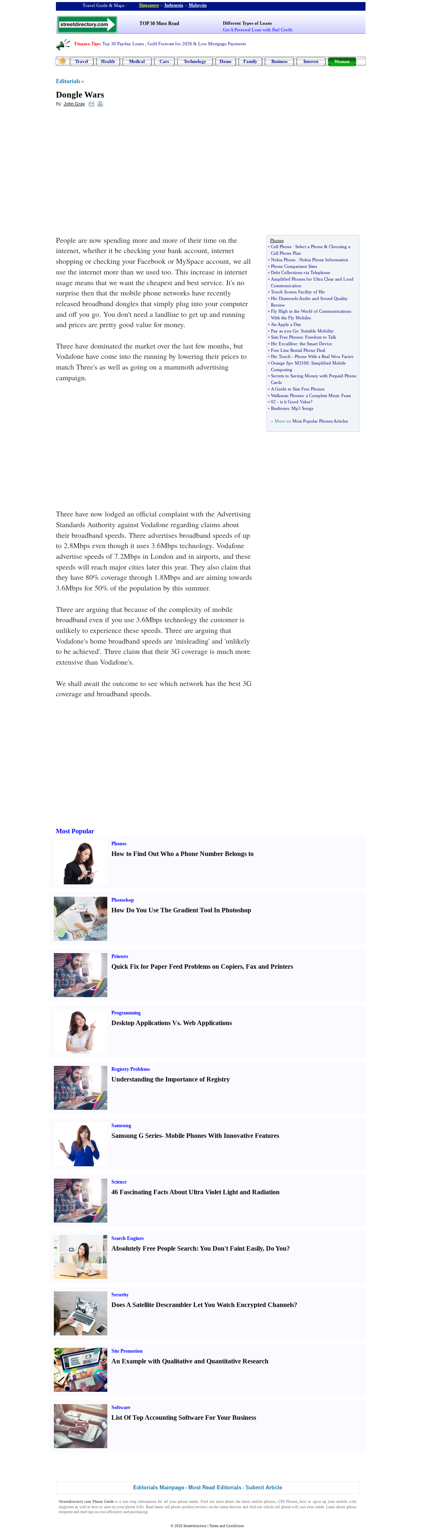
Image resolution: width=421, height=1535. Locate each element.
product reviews (195, 1507)
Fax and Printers (269, 966)
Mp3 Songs (302, 408)
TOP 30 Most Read (159, 23)
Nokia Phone (283, 259)
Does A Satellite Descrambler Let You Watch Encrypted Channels (202, 1304)
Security (120, 1295)
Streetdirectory (195, 1526)
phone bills (134, 1507)
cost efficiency (111, 1512)
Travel (81, 61)
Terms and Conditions (226, 1526)
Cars (164, 61)
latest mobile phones (258, 1502)
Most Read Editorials (214, 1487)
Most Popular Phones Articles (320, 421)
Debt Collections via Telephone (300, 272)
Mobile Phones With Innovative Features (222, 1135)
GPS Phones (288, 1502)
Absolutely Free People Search (154, 1248)
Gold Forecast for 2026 (170, 43)
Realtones (280, 408)
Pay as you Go (284, 330)
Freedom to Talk (320, 337)
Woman (341, 61)
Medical (137, 61)
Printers (119, 956)
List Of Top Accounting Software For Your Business (183, 1417)
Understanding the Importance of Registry (170, 1079)
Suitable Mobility (317, 330)
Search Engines (127, 1238)
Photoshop (122, 900)
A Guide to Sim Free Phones (297, 388)
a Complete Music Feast (328, 395)
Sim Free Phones (287, 337)
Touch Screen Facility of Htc (298, 291)
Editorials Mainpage (158, 1487)
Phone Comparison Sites (294, 266)
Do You (276, 1248)
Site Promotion (127, 1351)
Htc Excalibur (284, 343)
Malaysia (198, 4)
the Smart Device (316, 343)
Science (119, 1182)
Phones (119, 844)
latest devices (231, 1507)
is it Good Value (295, 401)
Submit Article (263, 1487)
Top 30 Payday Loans (123, 43)
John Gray (74, 103)
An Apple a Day (286, 324)
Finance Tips (86, 43)
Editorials (68, 81)
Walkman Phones (287, 395)
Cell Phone (281, 246)
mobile (341, 1502)
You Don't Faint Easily (231, 1248)
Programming (126, 1013)
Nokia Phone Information (323, 259)
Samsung (121, 1125)
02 (273, 401)
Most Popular (75, 831)
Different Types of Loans (247, 23)
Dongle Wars (80, 95)
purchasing (139, 1512)
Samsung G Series (136, 1135)
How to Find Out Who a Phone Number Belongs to (182, 853)
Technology (195, 61)
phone (183, 1502)
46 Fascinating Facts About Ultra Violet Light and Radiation (195, 1191)
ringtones (66, 1507)
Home (225, 61)
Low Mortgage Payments (222, 43)
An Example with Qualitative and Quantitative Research (189, 1361)
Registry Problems (130, 1069)
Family (250, 61)
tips (91, 1512)
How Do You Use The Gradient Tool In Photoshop (181, 910)
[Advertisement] (123, 173)
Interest (311, 61)
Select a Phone (309, 246)
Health (108, 61)
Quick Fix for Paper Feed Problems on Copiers (177, 966)
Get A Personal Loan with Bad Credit (257, 29)
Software (120, 1407)
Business (279, 61)
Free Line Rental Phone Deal (298, 350)
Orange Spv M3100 (290, 362)
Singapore (149, 4)
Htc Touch (281, 356)
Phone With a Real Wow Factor (324, 356)
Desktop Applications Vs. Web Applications (171, 1022)
